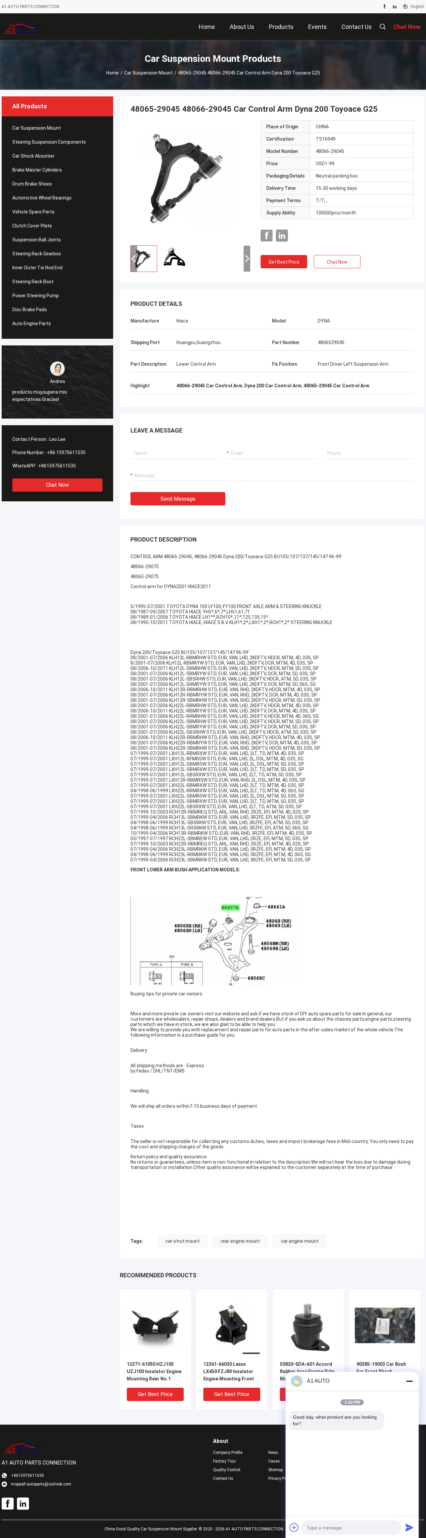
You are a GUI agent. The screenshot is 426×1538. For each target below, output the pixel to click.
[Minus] (409, 1381)
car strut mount (182, 1241)
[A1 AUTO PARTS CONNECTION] (23, 26)
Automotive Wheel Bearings (42, 197)
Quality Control (226, 1470)
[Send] (409, 1527)
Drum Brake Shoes (32, 184)
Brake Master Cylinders (37, 170)
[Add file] (294, 1527)
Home (112, 72)
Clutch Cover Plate (32, 225)
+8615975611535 (57, 465)
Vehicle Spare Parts (33, 211)
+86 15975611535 (66, 452)
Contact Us (223, 1478)
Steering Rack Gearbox (36, 253)
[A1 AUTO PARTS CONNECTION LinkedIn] (394, 6)
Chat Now (57, 485)
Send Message (177, 499)
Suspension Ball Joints (36, 239)
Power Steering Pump (35, 295)
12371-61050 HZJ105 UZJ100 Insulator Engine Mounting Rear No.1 (154, 1371)
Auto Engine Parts (31, 323)
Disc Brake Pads (29, 309)
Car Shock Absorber (33, 156)
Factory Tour (224, 1461)
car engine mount (300, 1241)
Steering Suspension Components (49, 142)
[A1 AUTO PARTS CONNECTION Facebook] (384, 6)
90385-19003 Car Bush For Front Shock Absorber (381, 1371)
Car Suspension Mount (148, 72)
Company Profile (227, 1452)
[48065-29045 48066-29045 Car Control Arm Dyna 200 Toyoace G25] (190, 180)
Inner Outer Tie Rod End (37, 267)
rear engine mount (240, 1241)
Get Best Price (284, 262)
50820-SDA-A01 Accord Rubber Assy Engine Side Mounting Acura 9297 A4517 (307, 1371)
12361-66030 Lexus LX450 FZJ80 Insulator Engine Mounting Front (228, 1371)
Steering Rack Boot (33, 281)
